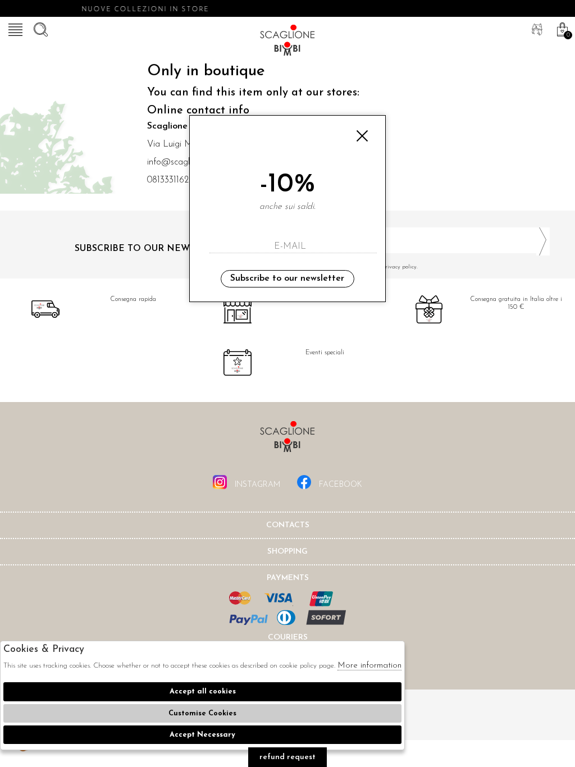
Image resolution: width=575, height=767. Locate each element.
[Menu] (14, 28)
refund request (287, 757)
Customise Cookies (202, 713)
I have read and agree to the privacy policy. (362, 267)
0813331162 (168, 180)
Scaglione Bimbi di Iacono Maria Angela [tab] (287, 440)
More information (369, 665)
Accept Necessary (202, 734)
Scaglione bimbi (287, 42)
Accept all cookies (203, 691)
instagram (256, 485)
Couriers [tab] (288, 637)
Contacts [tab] (287, 525)
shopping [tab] (287, 551)
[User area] (535, 28)
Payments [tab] (288, 578)
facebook (339, 485)
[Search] (39, 28)
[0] (561, 28)
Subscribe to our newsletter (287, 278)
